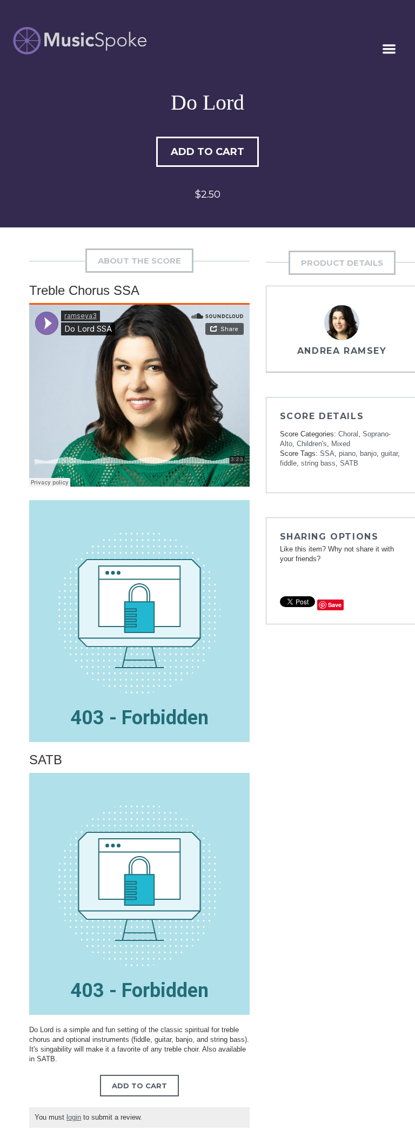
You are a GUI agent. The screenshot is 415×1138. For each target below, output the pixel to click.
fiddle (288, 463)
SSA (327, 453)
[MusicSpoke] (79, 41)
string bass (318, 463)
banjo (368, 453)
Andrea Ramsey (342, 351)
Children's (312, 444)
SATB (349, 463)
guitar (389, 453)
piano (347, 453)
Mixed (340, 444)
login (73, 1117)
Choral (348, 434)
